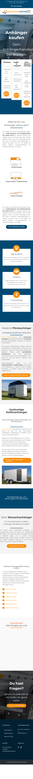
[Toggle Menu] (28, 11)
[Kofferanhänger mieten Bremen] (16, 172)
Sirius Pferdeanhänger (9, 337)
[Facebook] (18, 747)
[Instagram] (21, 747)
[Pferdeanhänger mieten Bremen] (16, 157)
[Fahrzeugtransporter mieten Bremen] (16, 186)
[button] (16, 589)
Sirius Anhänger (7, 429)
